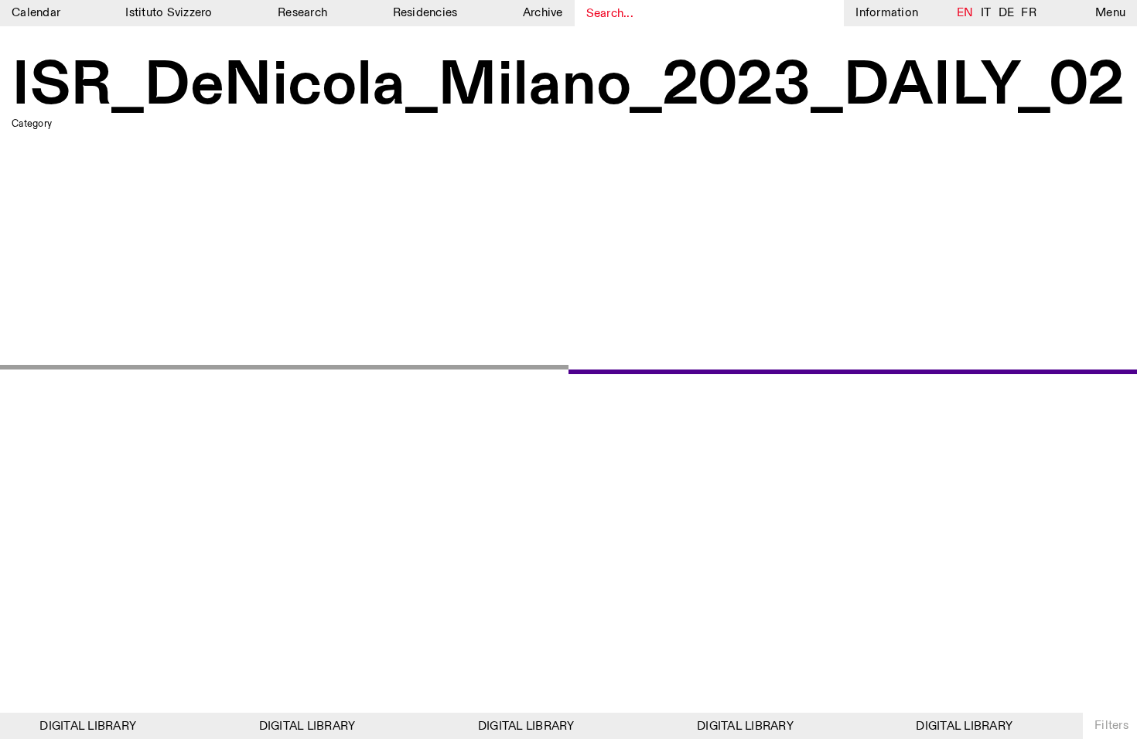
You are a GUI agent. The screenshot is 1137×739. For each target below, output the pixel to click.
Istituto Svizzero (168, 12)
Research (302, 12)
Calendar (36, 12)
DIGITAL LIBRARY (84, 726)
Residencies (425, 12)
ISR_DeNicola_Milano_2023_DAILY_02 (568, 86)
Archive (543, 12)
